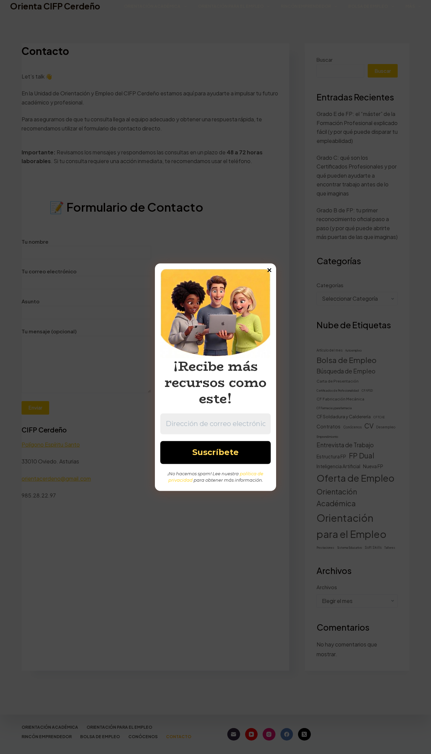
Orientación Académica (152, 6)
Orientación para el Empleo (231, 6)
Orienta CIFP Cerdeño (55, 6)
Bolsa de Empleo (368, 6)
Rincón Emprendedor (306, 6)
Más (410, 6)
